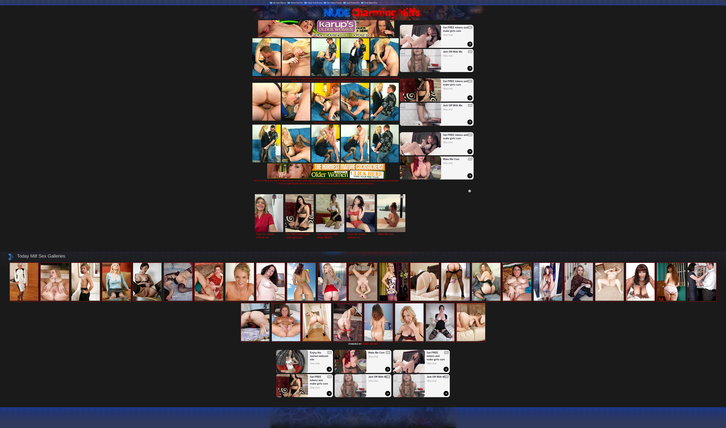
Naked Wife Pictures (315, 3)
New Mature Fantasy (334, 3)
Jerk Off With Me (452, 51)
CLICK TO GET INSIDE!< (326, 123)
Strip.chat (448, 35)
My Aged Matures (279, 3)
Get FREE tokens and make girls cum (456, 29)
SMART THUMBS (370, 344)
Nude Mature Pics (370, 3)
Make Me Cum (451, 159)
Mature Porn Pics (297, 3)
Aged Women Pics (353, 3)
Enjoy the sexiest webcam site (265, 236)
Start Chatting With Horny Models (327, 236)
